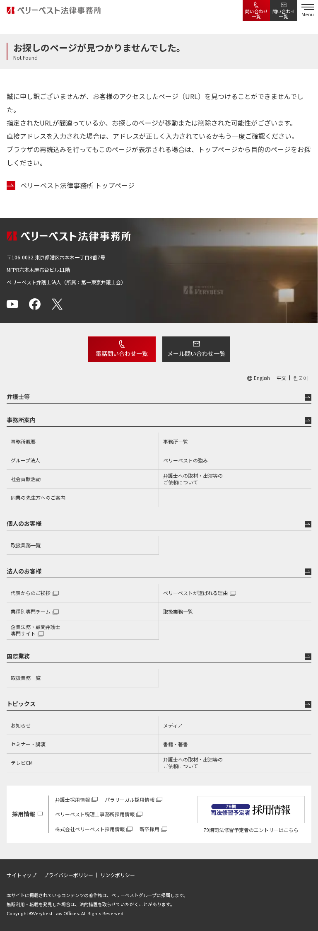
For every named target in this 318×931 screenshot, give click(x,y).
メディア (173, 725)
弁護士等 (18, 396)
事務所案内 (21, 420)
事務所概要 (23, 441)
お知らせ (21, 725)
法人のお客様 (24, 571)
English (262, 377)
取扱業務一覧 (26, 545)
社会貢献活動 (26, 478)
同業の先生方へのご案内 (38, 497)
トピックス (21, 703)
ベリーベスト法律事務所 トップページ (77, 185)
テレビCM (22, 762)
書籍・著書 (175, 743)
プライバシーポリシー (68, 875)
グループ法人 (25, 460)
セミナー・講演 (28, 743)
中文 (282, 377)
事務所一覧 (175, 441)
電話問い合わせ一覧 (122, 353)
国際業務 (18, 656)
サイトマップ (21, 875)
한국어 (300, 377)
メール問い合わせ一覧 (196, 353)
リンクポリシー (117, 875)
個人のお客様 (24, 523)
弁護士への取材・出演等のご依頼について (193, 479)
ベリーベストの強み (185, 460)
